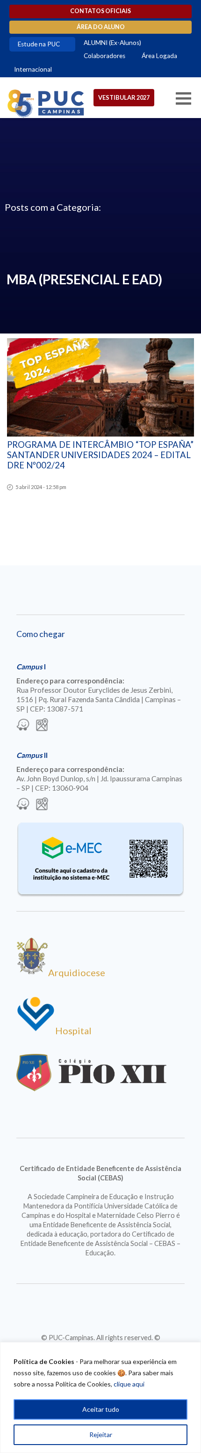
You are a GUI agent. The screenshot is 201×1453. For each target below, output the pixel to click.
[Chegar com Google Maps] (42, 725)
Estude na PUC (39, 44)
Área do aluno (101, 26)
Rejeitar (100, 1434)
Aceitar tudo (100, 1409)
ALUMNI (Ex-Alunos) (112, 42)
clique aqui (129, 1384)
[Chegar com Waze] (22, 725)
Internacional (33, 69)
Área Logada (159, 55)
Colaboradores (104, 55)
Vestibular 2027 (124, 97)
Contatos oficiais (100, 11)
